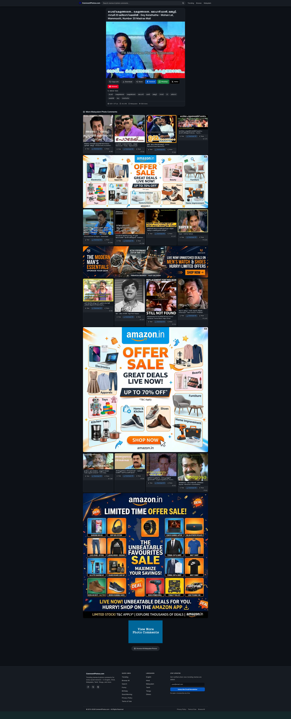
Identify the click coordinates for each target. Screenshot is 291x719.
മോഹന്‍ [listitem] (140, 94)
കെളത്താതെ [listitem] (119, 94)
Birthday (125, 691)
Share (141, 82)
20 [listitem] (167, 94)
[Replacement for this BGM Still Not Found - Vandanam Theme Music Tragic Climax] (161, 297)
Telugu (148, 691)
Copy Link (115, 82)
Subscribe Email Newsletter (187, 689)
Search (124, 684)
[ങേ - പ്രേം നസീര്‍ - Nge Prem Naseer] (130, 295)
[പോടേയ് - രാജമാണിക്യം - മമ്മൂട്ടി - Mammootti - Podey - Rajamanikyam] (130, 128)
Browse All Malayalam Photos (147, 648)
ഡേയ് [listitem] (111, 94)
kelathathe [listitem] (125, 98)
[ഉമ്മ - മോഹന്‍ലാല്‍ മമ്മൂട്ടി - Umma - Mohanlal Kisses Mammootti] (161, 129)
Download (128, 82)
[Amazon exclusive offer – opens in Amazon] (145, 555)
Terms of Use (127, 701)
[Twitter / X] (93, 687)
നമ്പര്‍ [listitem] (161, 94)
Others (148, 694)
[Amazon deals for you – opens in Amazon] (145, 261)
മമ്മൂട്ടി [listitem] (155, 94)
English (148, 677)
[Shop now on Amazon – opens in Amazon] (145, 389)
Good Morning (127, 694)
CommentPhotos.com (95, 674)
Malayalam (207, 3)
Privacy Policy (127, 698)
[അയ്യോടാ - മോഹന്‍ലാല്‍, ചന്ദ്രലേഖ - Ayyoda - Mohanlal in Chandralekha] (193, 467)
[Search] (183, 3)
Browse (199, 3)
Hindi (148, 680)
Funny (124, 687)
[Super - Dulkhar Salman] (193, 220)
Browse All (125, 680)
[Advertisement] (145, 715)
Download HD (98, 149)
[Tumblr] (98, 687)
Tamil (148, 687)
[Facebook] (88, 687)
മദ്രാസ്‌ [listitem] (173, 94)
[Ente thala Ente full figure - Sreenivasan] (98, 222)
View (88, 149)
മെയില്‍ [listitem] (111, 98)
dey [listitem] (118, 98)
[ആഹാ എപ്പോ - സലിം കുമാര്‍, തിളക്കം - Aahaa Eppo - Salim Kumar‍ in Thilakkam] (193, 294)
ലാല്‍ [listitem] (148, 94)
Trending (191, 3)
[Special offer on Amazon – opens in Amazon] (145, 181)
